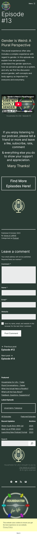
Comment (6, 264)
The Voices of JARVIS (27, 467)
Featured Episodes (28, 417)
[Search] (32, 443)
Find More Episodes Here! (18, 183)
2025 (31, 426)
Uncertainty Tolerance (13, 408)
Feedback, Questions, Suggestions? (15, 395)
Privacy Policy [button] (8, 527)
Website (4, 312)
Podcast (16, 238)
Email (4, 300)
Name (4, 288)
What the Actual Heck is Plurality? (14, 389)
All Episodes (6, 417)
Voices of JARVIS (10, 236)
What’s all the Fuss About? (11, 392)
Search (4, 439)
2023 (31, 432)
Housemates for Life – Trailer (12, 382)
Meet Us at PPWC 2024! (11, 429)
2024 (31, 429)
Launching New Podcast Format (14, 432)
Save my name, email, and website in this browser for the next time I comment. (19, 325)
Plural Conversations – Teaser (13, 385)
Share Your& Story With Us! (12, 426)
